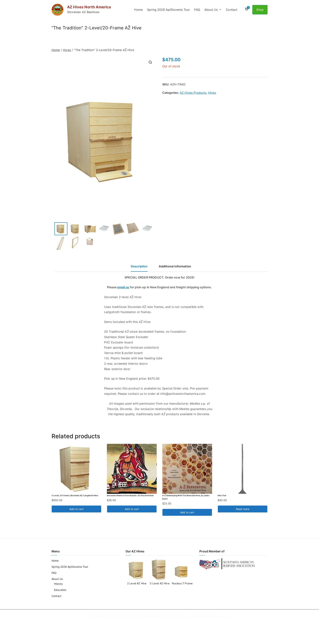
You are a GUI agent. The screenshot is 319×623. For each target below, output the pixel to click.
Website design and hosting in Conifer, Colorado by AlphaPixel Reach (186, 616)
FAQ (197, 9)
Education (60, 589)
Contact (231, 9)
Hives (67, 50)
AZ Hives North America (89, 7)
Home (138, 9)
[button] (219, 9)
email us (123, 287)
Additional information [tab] (175, 266)
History (58, 583)
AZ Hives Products (193, 92)
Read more (242, 509)
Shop (260, 9)
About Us (211, 9)
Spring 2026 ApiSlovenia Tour (168, 9)
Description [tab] (139, 266)
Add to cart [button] (76, 509)
